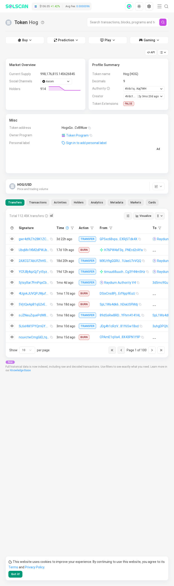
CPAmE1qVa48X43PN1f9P (120, 337)
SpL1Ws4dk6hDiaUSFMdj (119, 304)
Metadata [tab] (116, 202)
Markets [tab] (135, 202)
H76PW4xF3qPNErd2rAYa (123, 250)
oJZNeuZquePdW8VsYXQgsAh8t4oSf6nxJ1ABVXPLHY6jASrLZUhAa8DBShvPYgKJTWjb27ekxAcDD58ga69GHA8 (34, 315)
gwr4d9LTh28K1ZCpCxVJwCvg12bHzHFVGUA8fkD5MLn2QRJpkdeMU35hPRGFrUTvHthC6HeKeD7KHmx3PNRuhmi (34, 239)
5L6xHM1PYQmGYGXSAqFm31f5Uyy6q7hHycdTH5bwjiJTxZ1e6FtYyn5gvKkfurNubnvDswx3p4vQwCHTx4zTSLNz (34, 326)
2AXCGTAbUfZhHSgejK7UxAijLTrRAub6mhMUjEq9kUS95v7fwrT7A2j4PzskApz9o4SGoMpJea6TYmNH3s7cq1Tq (34, 261)
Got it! (15, 574)
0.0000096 (83, 6)
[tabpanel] (87, 283)
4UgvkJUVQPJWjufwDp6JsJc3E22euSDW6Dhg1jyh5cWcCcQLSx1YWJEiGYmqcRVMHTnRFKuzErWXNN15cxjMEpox (34, 293)
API (153, 52)
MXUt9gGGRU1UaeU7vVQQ (120, 261)
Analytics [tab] (97, 202)
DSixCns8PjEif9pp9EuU (117, 293)
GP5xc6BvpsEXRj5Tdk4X (118, 239)
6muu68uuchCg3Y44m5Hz (124, 271)
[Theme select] (139, 6)
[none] (130, 6)
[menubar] (139, 6)
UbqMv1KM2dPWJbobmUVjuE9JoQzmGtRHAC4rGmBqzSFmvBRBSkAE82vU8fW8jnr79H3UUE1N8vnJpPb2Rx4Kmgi (34, 250)
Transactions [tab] (38, 202)
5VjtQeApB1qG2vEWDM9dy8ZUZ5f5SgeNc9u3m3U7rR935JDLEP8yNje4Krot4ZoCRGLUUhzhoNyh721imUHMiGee (34, 304)
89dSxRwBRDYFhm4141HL (120, 315)
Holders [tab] (79, 202)
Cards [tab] (152, 202)
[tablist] (82, 202)
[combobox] (27, 350)
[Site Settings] (149, 6)
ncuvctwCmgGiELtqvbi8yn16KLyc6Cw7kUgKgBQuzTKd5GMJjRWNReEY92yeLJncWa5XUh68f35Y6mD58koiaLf (34, 337)
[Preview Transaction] (12, 239)
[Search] (163, 22)
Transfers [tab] (15, 202)
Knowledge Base (20, 370)
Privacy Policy (34, 567)
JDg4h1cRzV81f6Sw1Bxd (119, 326)
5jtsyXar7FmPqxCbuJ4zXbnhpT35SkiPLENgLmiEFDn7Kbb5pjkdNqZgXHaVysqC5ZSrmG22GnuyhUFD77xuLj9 (34, 282)
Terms (13, 567)
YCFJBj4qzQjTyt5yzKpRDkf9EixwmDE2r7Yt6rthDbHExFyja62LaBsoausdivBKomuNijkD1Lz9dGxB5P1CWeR (34, 271)
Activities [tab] (60, 202)
